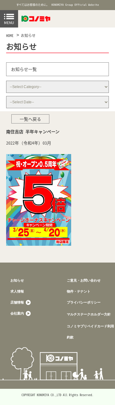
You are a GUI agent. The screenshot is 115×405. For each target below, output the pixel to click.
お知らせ (28, 35)
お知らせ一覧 (24, 69)
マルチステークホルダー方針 (89, 314)
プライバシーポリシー (84, 302)
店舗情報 (17, 302)
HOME (9, 35)
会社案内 (17, 313)
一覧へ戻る (30, 119)
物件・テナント (78, 291)
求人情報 (17, 291)
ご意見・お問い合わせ (84, 280)
